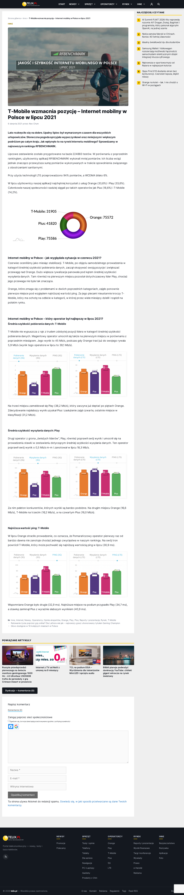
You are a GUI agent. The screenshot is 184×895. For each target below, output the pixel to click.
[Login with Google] (16, 726)
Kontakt (93, 891)
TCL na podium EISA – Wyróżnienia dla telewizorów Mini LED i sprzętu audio (84, 670)
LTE (109, 868)
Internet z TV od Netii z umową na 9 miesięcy (48, 669)
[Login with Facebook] (10, 726)
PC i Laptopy (88, 868)
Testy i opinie (88, 843)
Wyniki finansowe (142, 848)
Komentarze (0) (15, 710)
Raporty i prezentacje (90, 620)
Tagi (124, 891)
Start (62, 4)
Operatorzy (107, 4)
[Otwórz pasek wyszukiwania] (158, 4)
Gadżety (86, 873)
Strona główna (14, 18)
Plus (76, 620)
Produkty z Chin (89, 878)
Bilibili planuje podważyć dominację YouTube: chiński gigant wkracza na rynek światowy (117, 671)
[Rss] (5, 856)
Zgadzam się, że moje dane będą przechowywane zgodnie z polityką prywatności (40, 721)
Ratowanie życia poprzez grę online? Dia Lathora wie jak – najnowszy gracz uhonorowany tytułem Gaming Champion (65, 623)
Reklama (138, 873)
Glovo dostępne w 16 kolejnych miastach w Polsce (34, 626)
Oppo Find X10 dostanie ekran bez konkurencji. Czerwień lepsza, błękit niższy (160, 74)
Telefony (86, 848)
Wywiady (138, 858)
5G (109, 863)
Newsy (73, 4)
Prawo (136, 863)
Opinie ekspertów (52, 620)
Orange (64, 620)
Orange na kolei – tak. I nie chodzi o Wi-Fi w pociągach (160, 84)
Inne (139, 4)
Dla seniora (87, 858)
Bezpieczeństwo (167, 843)
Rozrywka (163, 848)
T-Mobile (112, 620)
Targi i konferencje (142, 853)
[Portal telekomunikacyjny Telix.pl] (13, 838)
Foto (161, 858)
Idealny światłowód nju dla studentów (161, 42)
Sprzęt (89, 4)
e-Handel (138, 868)
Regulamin (115, 891)
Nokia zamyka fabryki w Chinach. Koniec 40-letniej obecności (158, 35)
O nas (84, 891)
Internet (19, 620)
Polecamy (61, 848)
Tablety (85, 853)
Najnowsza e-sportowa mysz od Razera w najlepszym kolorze (158, 64)
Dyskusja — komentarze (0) (19, 690)
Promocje (60, 843)
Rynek (125, 4)
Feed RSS (133, 891)
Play (71, 620)
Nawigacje (87, 863)
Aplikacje (163, 853)
